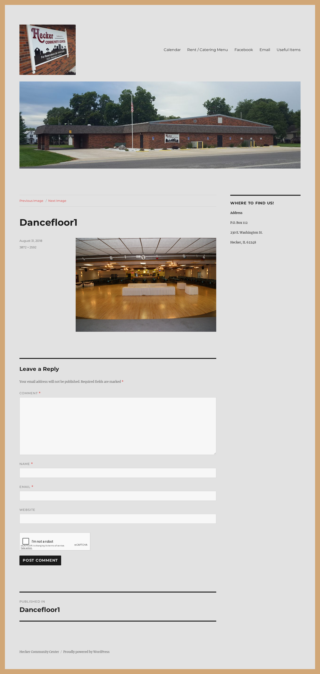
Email (265, 50)
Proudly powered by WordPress (86, 652)
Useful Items (289, 50)
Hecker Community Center (39, 652)
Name (26, 464)
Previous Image (31, 201)
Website (27, 510)
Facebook (243, 50)
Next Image (57, 201)
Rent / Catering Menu (207, 50)
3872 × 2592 (27, 247)
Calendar (172, 50)
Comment (30, 393)
